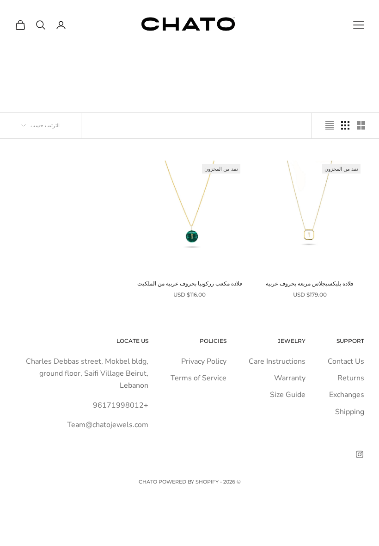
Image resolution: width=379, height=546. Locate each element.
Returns (350, 378)
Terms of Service (198, 378)
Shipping (349, 412)
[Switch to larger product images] (361, 125)
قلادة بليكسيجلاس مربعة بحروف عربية (310, 283)
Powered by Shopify (189, 481)
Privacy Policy (203, 361)
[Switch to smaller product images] (345, 125)
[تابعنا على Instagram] (359, 454)
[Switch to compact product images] (329, 125)
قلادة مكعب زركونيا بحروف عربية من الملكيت (189, 283)
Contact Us (346, 361)
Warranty (290, 378)
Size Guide (288, 395)
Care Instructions (277, 361)
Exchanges (346, 395)
